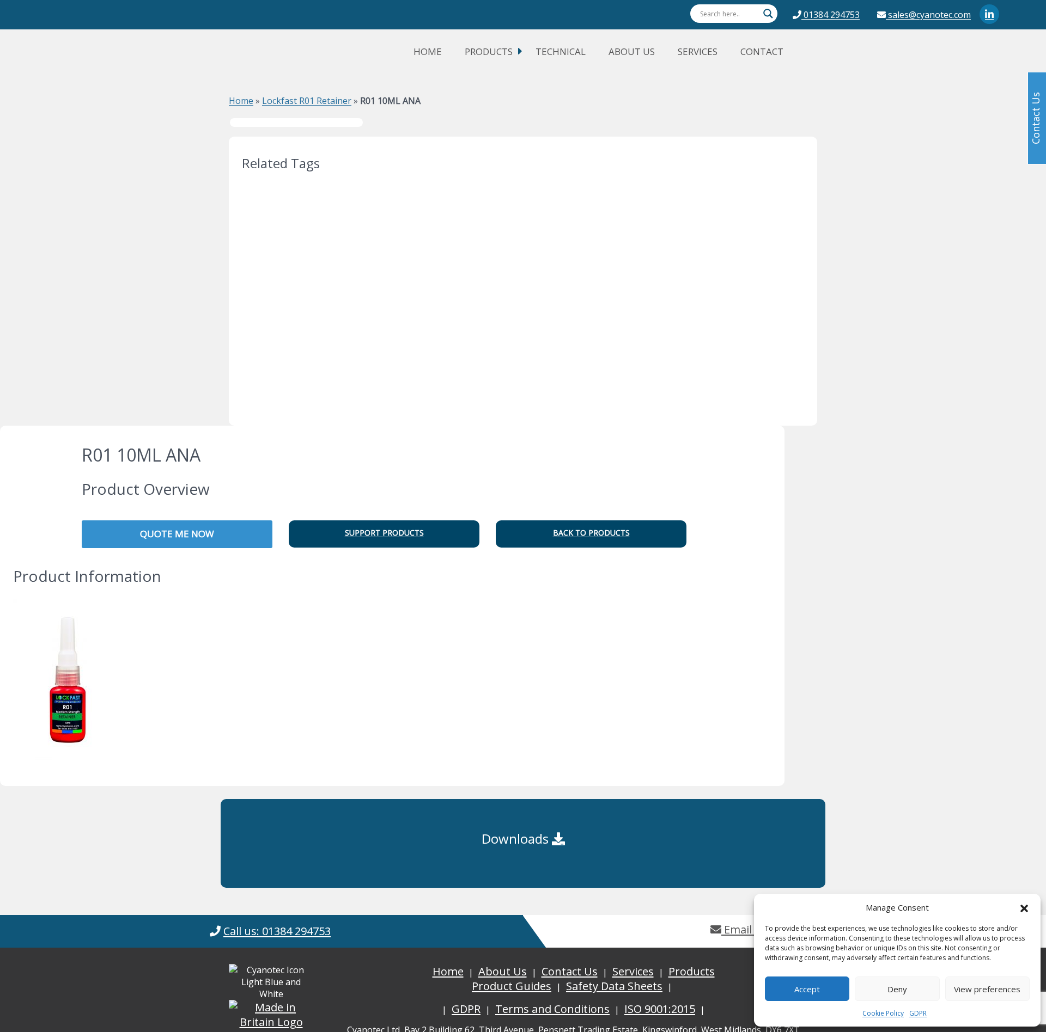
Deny (897, 989)
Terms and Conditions (552, 1009)
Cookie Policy (883, 1013)
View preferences (987, 989)
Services (697, 51)
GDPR (918, 1013)
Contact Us (570, 971)
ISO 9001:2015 (659, 1009)
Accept (807, 989)
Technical (561, 51)
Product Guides (511, 986)
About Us (632, 51)
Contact (761, 51)
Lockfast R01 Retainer (306, 101)
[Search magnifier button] (768, 13)
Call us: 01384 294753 (277, 931)
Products (489, 51)
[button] (1024, 907)
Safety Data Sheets (614, 986)
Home (427, 51)
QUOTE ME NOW (177, 533)
